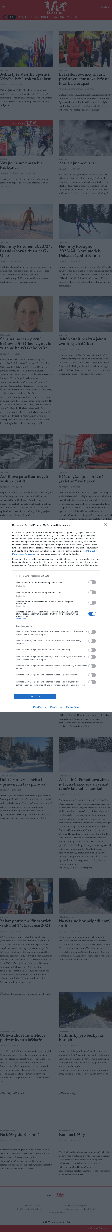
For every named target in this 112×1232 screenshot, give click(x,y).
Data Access (56, 707)
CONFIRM (35, 696)
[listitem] (56, 575)
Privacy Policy (72, 707)
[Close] (106, 525)
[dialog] (56, 616)
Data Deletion (39, 707)
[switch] (92, 582)
